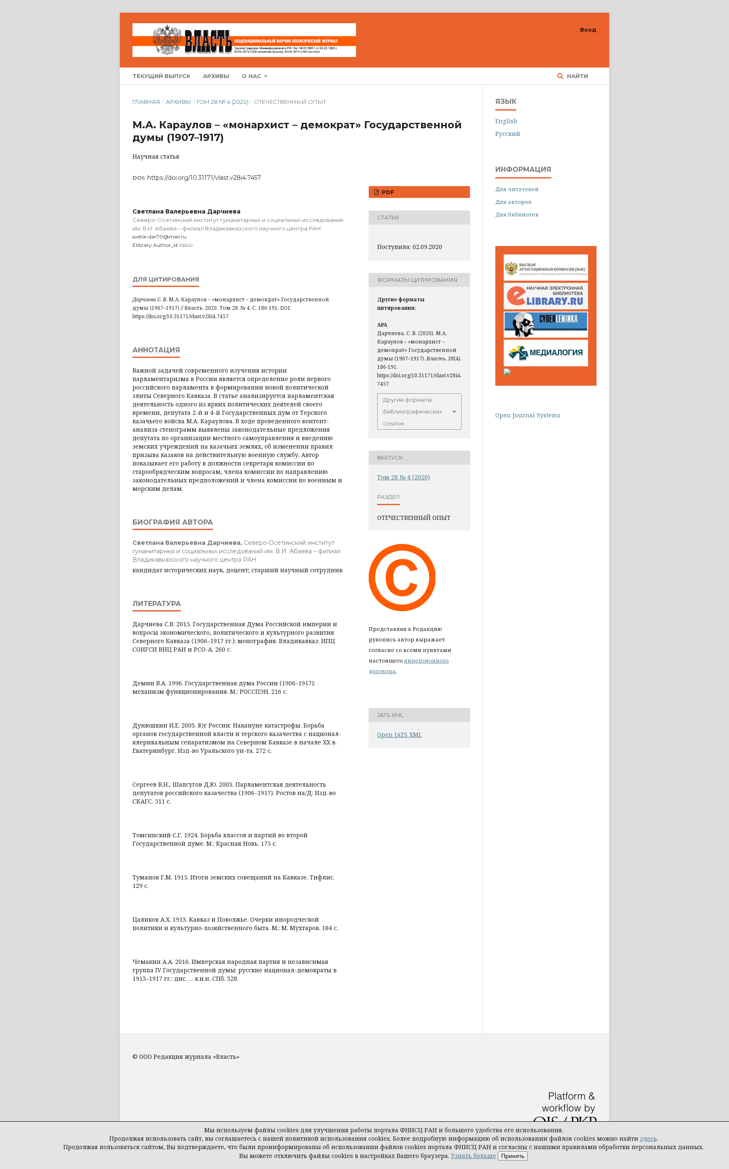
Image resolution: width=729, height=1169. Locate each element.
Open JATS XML (399, 735)
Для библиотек (517, 214)
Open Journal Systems (527, 415)
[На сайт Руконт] (507, 373)
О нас (252, 76)
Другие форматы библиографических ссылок (412, 411)
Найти (576, 76)
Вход (588, 29)
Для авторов (513, 202)
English (506, 121)
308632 (186, 245)
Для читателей (517, 189)
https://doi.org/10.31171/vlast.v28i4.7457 (204, 177)
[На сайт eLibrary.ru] (546, 307)
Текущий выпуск (161, 76)
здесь (648, 1138)
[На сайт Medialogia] (546, 364)
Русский (507, 134)
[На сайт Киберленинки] (546, 335)
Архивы (216, 76)
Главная (146, 101)
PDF (387, 192)
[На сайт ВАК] (546, 278)
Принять (512, 1156)
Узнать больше (473, 1156)
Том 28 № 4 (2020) (222, 101)
